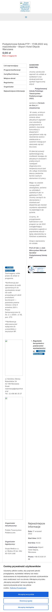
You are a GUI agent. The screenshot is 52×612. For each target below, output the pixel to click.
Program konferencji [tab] (12, 70)
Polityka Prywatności (18, 588)
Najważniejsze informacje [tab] (14, 91)
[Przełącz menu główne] (26, 17)
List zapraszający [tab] (11, 66)
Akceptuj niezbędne (26, 607)
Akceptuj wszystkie (26, 594)
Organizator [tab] (9, 87)
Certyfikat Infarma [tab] (11, 74)
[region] (26, 587)
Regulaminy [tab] (8, 82)
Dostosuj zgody (26, 601)
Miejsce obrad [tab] (9, 78)
